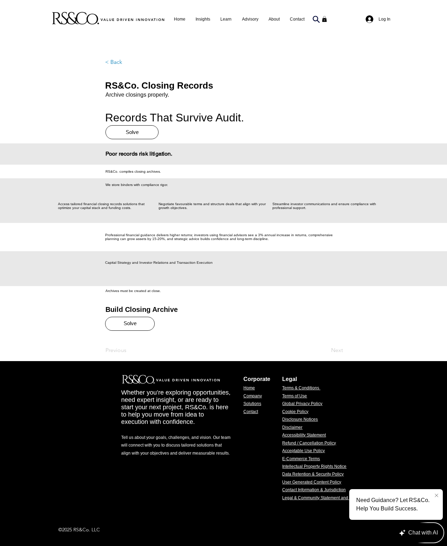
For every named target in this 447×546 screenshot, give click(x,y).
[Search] (316, 19)
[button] (250, 19)
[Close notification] (436, 496)
